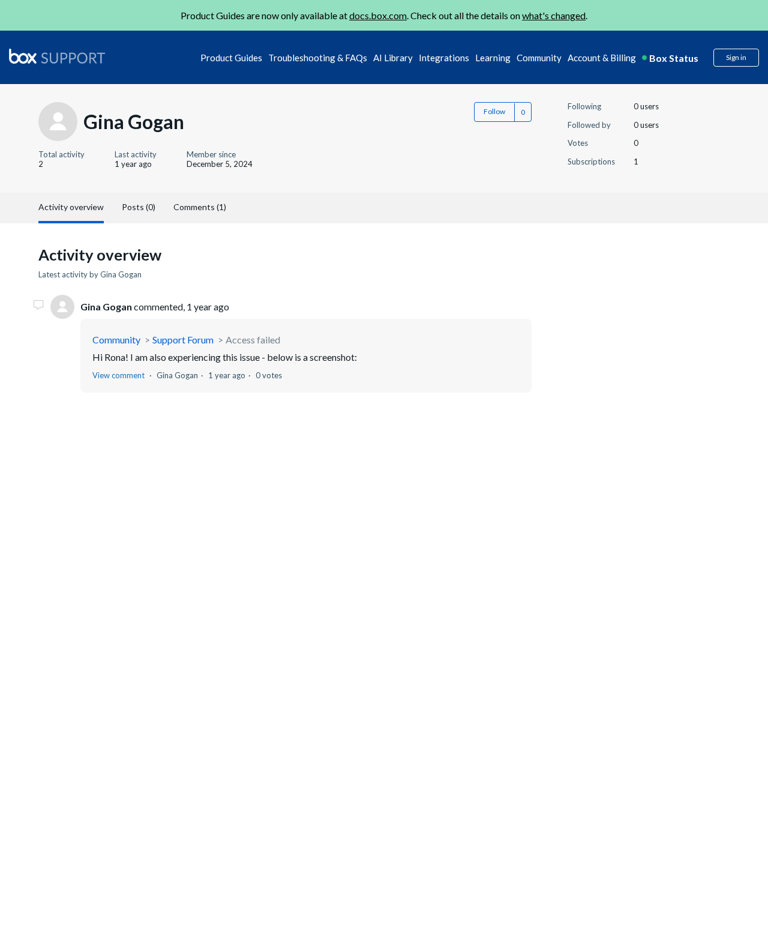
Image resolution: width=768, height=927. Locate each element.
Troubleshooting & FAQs (317, 57)
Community (539, 57)
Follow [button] (494, 111)
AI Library (393, 57)
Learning (493, 57)
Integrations (444, 57)
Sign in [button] (736, 57)
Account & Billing (602, 57)
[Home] (57, 57)
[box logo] (57, 56)
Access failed (253, 339)
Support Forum (183, 339)
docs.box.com (378, 15)
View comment (118, 375)
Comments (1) (199, 207)
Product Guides (231, 57)
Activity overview (71, 207)
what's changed (554, 15)
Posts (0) (138, 207)
